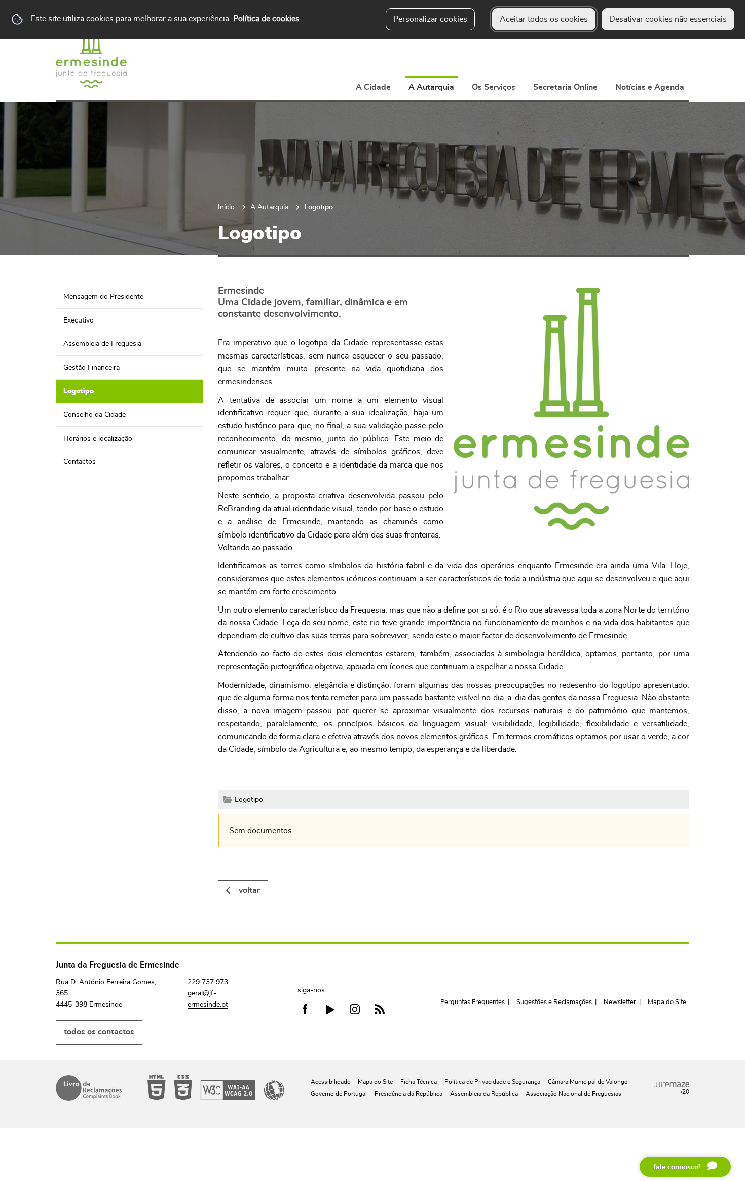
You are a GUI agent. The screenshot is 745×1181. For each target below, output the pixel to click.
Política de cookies (266, 19)
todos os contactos (99, 1032)
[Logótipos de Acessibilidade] (215, 1088)
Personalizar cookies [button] (430, 19)
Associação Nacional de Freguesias (573, 1094)
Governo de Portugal (339, 1094)
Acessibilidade (330, 1082)
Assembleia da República (484, 1094)
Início (226, 207)
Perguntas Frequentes (472, 1002)
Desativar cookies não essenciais (668, 19)
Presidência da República (408, 1094)
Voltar (249, 890)
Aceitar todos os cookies (544, 19)
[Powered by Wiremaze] (671, 1084)
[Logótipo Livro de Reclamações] (89, 1088)
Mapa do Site (667, 1002)
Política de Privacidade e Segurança (492, 1082)
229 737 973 (208, 982)
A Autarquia (269, 207)
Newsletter (620, 1002)
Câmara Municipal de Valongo (588, 1082)
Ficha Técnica (418, 1082)
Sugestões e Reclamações (554, 1002)
